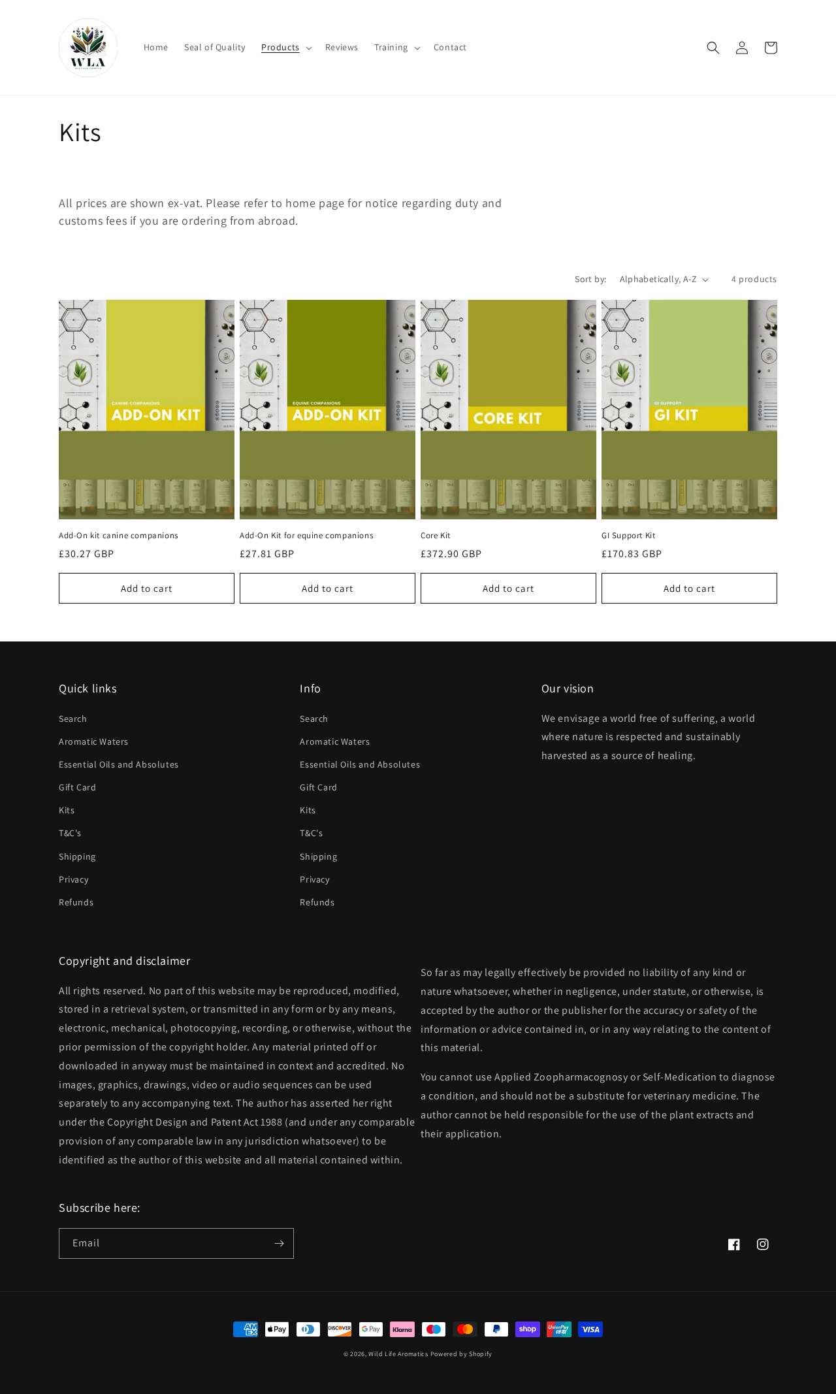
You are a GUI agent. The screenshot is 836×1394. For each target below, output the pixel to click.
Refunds (76, 902)
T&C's (70, 833)
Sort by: (590, 279)
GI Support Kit (628, 535)
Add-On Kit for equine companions (306, 535)
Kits (66, 810)
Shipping (77, 856)
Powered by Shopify (461, 1354)
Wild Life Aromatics (398, 1354)
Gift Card (77, 787)
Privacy (73, 879)
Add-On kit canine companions (118, 535)
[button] (285, 47)
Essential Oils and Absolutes (119, 764)
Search (73, 718)
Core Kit (436, 535)
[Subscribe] (279, 1243)
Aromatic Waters (94, 741)
